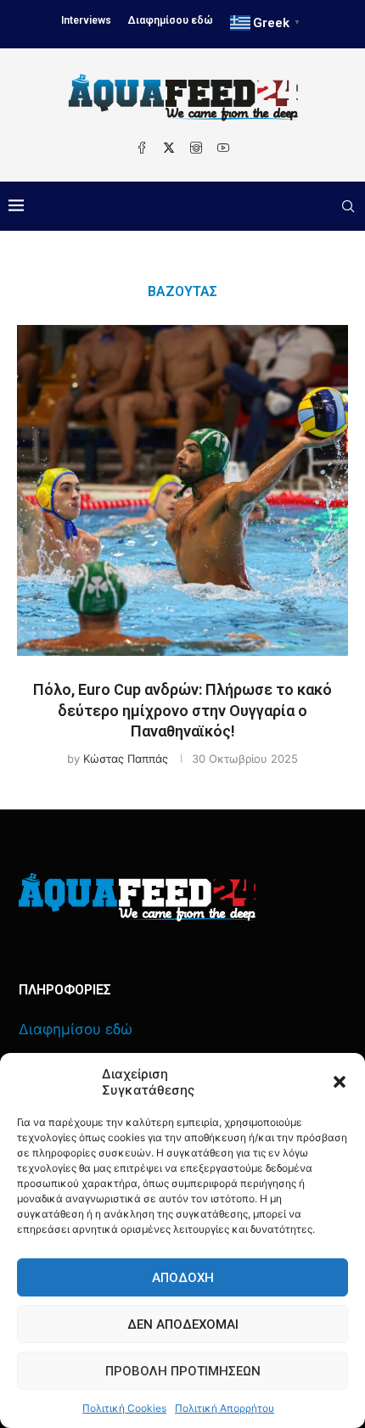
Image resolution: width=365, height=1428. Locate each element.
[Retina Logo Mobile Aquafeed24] (137, 897)
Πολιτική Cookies (124, 1408)
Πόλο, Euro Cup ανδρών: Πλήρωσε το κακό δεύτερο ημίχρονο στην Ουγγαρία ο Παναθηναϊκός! (182, 710)
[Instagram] (196, 148)
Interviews (86, 20)
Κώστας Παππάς (125, 758)
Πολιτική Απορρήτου (224, 1408)
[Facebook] (142, 148)
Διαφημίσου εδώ (170, 20)
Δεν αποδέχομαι (183, 1324)
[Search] (348, 206)
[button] (339, 1081)
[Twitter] (169, 148)
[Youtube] (223, 148)
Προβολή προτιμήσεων (183, 1371)
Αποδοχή (183, 1277)
